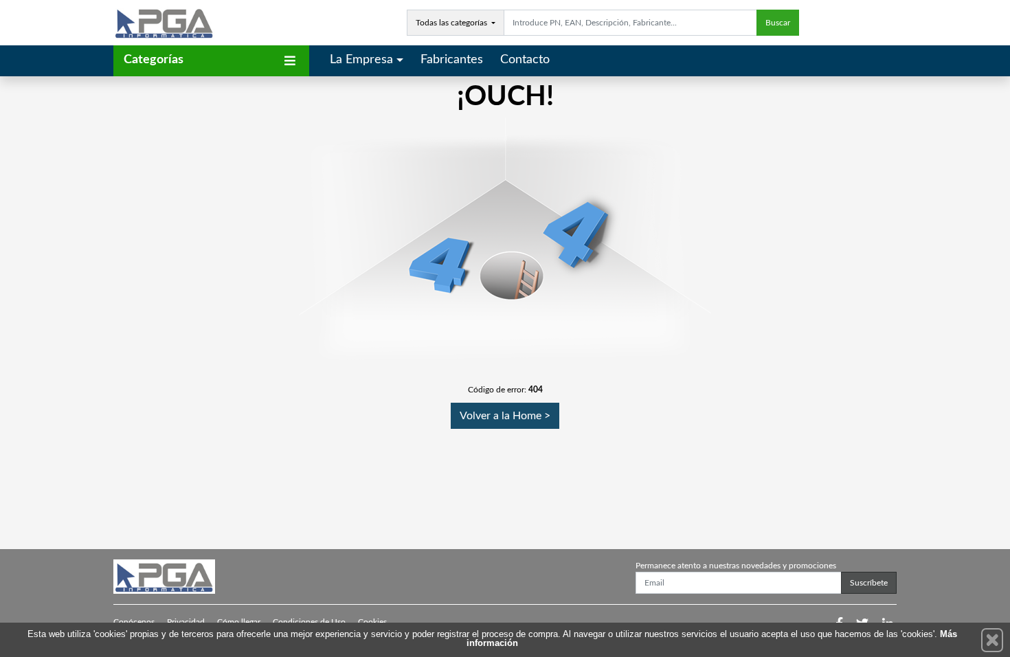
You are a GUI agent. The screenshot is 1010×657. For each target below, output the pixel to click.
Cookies (372, 622)
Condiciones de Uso (309, 622)
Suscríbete (869, 583)
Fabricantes (451, 60)
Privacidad (186, 622)
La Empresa (361, 60)
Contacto (525, 60)
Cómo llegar (238, 622)
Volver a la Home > (505, 415)
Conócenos (134, 622)
